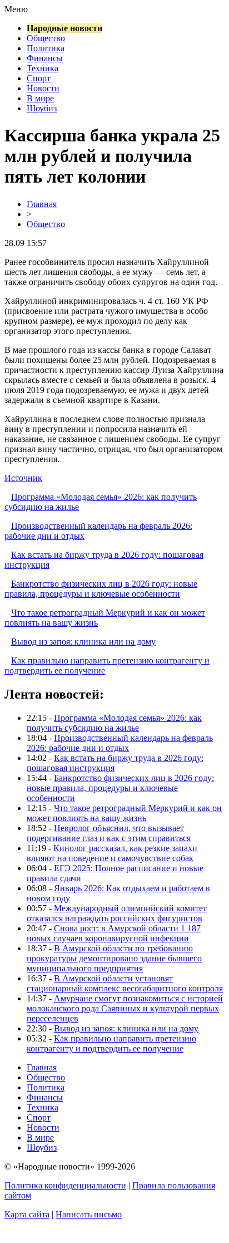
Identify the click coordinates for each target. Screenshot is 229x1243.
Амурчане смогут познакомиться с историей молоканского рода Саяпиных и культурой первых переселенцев (125, 1008)
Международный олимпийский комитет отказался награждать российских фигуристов (117, 913)
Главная (42, 204)
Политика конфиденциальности (65, 1185)
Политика (45, 48)
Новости (43, 88)
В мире (40, 98)
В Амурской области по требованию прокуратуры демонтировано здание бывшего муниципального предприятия (114, 958)
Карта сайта (26, 1214)
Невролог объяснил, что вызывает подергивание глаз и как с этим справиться (109, 833)
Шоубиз (42, 108)
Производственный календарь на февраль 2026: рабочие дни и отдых (120, 743)
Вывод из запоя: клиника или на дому (83, 641)
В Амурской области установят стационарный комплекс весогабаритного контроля (125, 983)
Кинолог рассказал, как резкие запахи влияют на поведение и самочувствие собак (112, 853)
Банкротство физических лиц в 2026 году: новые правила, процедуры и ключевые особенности (100, 588)
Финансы (45, 58)
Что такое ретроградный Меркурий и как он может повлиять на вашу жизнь (124, 813)
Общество (46, 38)
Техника (42, 68)
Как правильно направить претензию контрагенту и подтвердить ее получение (111, 1043)
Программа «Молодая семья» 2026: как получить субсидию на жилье (114, 723)
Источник (23, 478)
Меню (16, 9)
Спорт (39, 78)
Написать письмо (89, 1214)
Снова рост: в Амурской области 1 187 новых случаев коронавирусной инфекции (114, 933)
